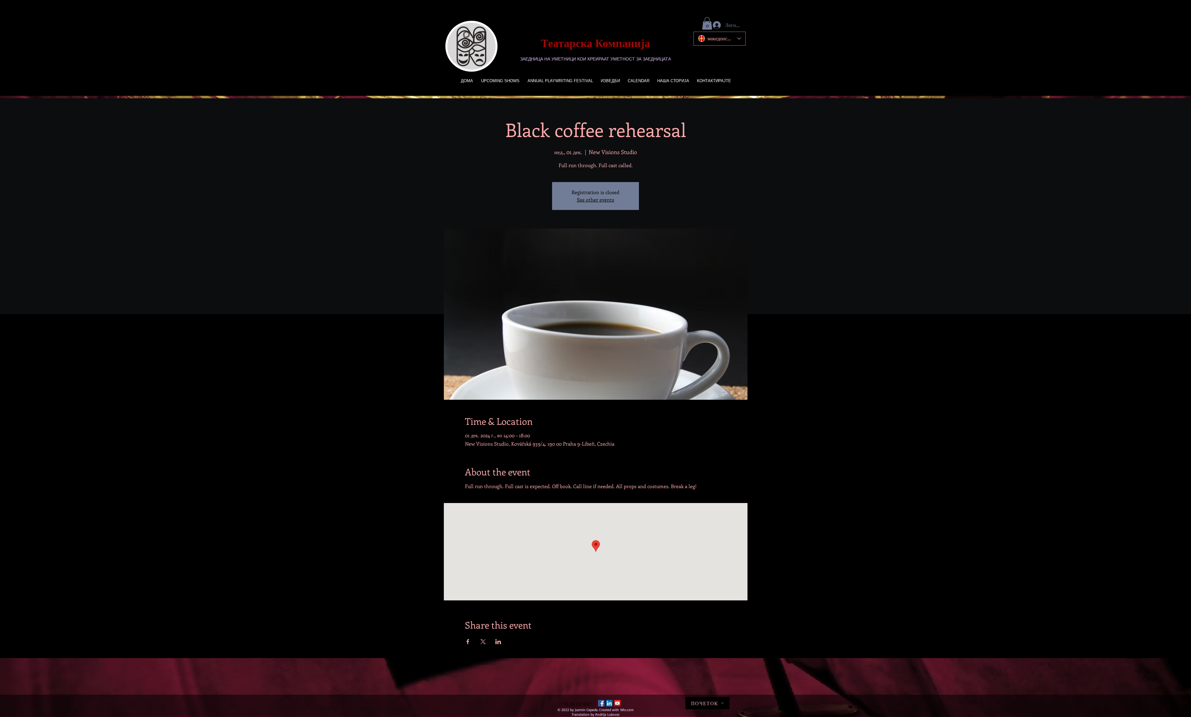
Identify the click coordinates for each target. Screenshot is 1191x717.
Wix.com (627, 709)
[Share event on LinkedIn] (498, 641)
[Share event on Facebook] (468, 641)
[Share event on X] (483, 641)
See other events (595, 199)
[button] (707, 23)
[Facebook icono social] (601, 703)
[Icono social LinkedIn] (609, 703)
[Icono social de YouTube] (617, 703)
